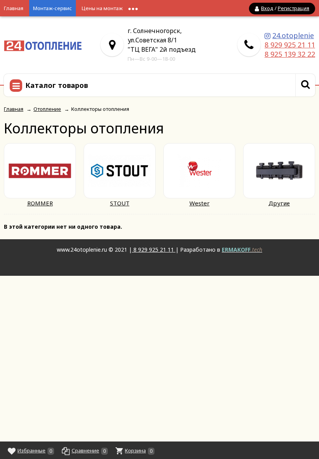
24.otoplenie (293, 35)
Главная (13, 8)
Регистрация (293, 8)
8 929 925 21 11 (290, 44)
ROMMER (40, 203)
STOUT (120, 203)
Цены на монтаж (102, 8)
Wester (199, 203)
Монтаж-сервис (52, 8)
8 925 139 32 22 (290, 54)
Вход (267, 8)
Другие (279, 203)
